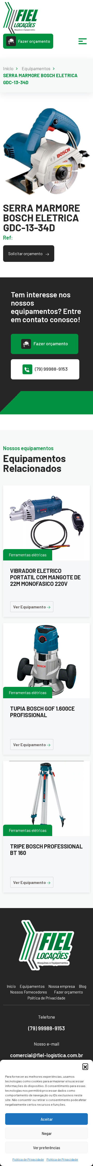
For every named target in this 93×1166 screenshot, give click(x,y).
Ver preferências (46, 1147)
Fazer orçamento (34, 41)
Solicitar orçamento (25, 253)
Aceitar (47, 1119)
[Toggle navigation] (82, 41)
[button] (85, 1066)
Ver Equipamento (30, 606)
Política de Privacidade (28, 1159)
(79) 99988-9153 (51, 369)
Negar (47, 1133)
